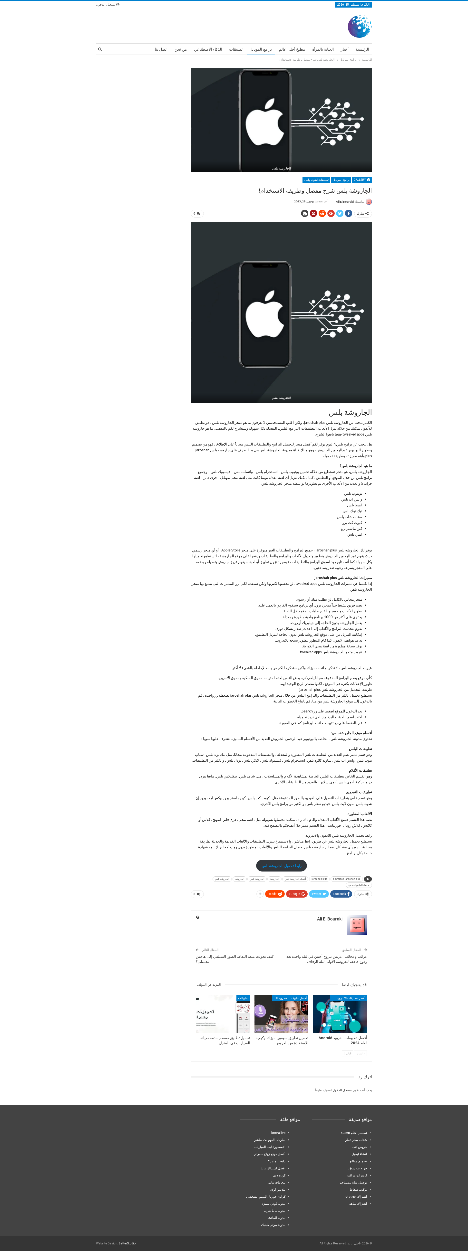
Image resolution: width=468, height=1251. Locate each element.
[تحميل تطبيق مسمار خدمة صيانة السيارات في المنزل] (223, 1014)
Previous (192, 120)
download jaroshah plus (347, 879)
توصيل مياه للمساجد (353, 1182)
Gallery (360, 179)
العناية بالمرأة (323, 49)
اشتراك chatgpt (356, 1196)
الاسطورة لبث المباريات (269, 1147)
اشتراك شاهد (358, 1203)
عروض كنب (359, 1147)
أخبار (345, 49)
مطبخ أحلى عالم (292, 49)
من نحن (181, 49)
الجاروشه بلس (222, 879)
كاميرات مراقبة (357, 1175)
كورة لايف (279, 1175)
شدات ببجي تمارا (355, 1140)
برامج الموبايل (261, 49)
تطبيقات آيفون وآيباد (316, 179)
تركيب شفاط (358, 1189)
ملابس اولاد (277, 1189)
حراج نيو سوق (358, 1168)
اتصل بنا (161, 49)
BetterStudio (127, 1243)
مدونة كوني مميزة (273, 1203)
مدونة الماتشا (276, 1218)
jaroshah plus (319, 879)
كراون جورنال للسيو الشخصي (265, 1196)
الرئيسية (362, 49)
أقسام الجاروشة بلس (295, 879)
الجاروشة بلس (257, 879)
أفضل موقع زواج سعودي (269, 1154)
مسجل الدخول (342, 1090)
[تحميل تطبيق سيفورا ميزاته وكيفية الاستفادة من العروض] (281, 1014)
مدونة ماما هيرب (274, 1211)
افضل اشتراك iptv (273, 1168)
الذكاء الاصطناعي (208, 49)
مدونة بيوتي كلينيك (273, 1225)
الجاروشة (274, 879)
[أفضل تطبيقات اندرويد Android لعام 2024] (340, 1014)
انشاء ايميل (359, 1154)
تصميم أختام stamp (354, 1133)
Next (371, 120)
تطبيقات (236, 49)
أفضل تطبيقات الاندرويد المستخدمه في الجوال (347, 998)
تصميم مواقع (358, 1161)
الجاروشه (239, 879)
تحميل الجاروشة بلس (359, 885)
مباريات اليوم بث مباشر (269, 1140)
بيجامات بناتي (276, 1182)
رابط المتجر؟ (276, 1161)
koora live (278, 1133)
